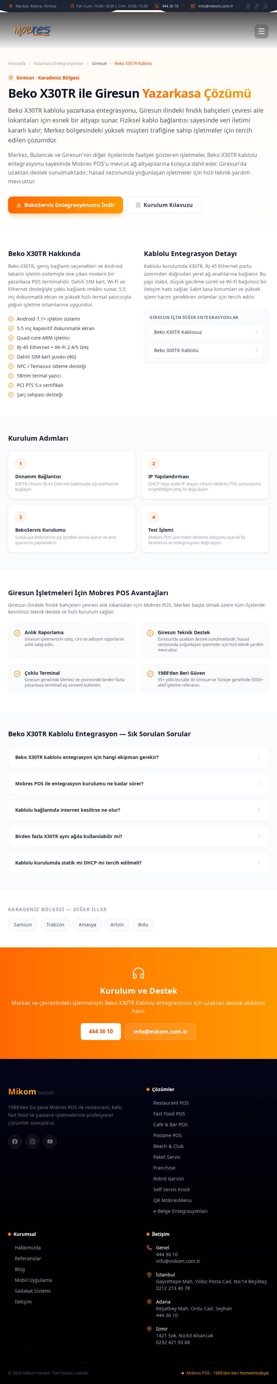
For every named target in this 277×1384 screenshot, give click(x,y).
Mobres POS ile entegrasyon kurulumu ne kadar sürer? (79, 783)
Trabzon (55, 924)
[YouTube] (50, 1141)
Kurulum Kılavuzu (168, 205)
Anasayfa (17, 63)
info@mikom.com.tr (160, 1031)
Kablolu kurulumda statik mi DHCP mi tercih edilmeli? (78, 862)
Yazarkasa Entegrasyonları (59, 63)
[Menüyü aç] (261, 31)
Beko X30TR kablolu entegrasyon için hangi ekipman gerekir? (87, 757)
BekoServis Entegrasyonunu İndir (69, 205)
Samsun (23, 924)
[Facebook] (15, 1141)
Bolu (143, 924)
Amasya (87, 924)
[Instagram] (32, 1141)
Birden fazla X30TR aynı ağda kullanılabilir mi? (68, 836)
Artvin (117, 924)
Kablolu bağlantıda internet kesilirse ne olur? (67, 810)
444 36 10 (101, 1031)
